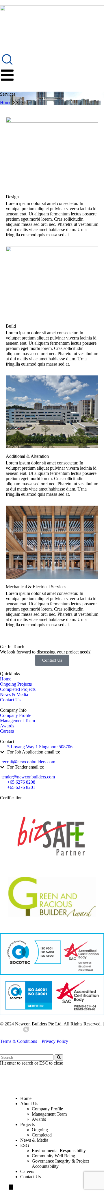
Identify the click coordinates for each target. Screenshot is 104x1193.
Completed (42, 1134)
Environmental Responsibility (59, 1150)
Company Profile (47, 1108)
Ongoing (40, 1129)
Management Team (49, 1114)
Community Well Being (53, 1155)
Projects (27, 1124)
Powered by (11, 1030)
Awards (39, 1119)
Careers (27, 1171)
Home (5, 102)
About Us (29, 1103)
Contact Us (30, 1176)
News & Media (34, 1140)
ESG (24, 1145)
